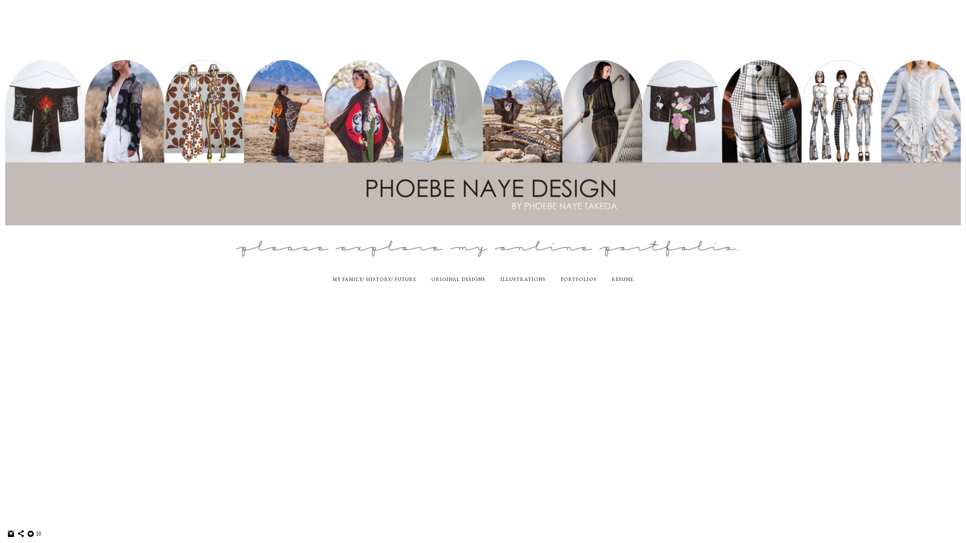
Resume (623, 279)
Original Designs (458, 279)
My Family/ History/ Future (374, 279)
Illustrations (523, 279)
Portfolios (579, 279)
